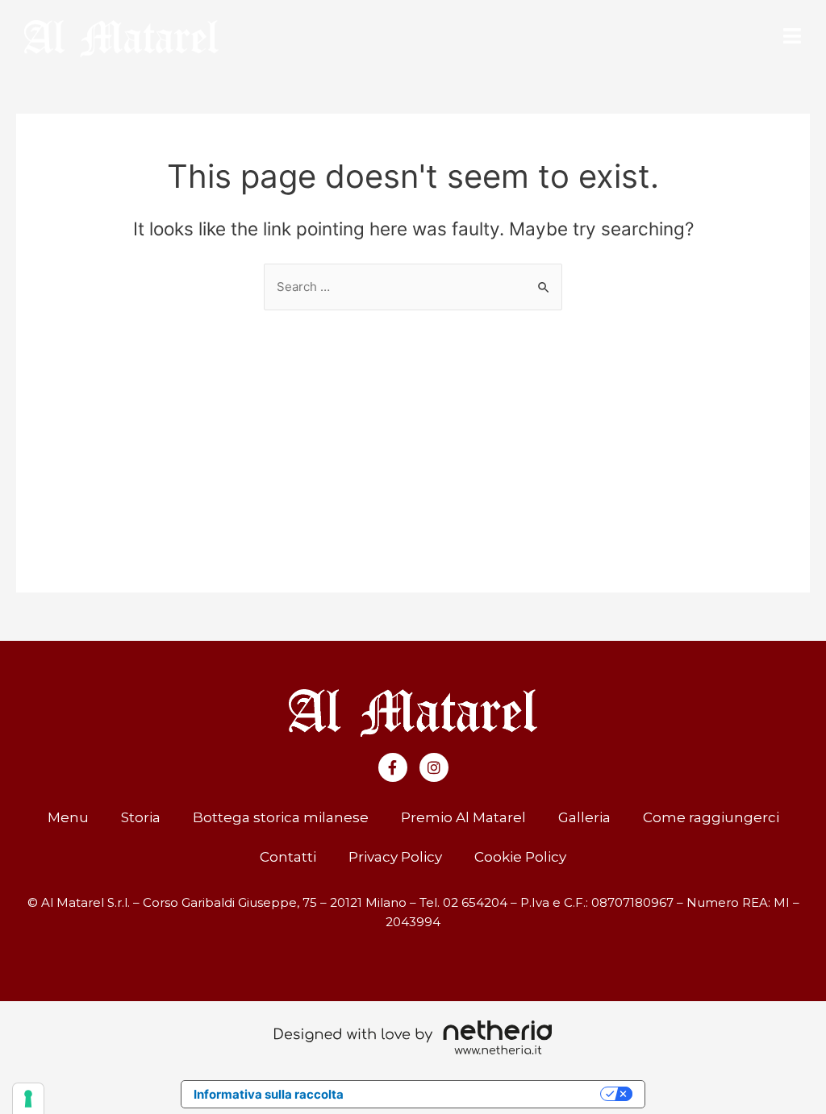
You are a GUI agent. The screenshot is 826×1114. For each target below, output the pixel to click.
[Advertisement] (413, 431)
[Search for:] (413, 286)
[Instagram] (433, 767)
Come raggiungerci (711, 817)
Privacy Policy (395, 857)
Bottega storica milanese (281, 817)
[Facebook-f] (392, 767)
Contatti (288, 857)
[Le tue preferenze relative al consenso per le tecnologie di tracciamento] (28, 1098)
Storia (141, 817)
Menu (68, 817)
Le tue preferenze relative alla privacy (479, 1094)
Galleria (584, 817)
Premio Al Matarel (463, 817)
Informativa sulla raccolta (269, 1094)
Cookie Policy (520, 857)
